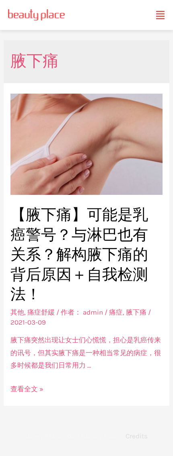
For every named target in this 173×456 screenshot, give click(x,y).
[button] (160, 15)
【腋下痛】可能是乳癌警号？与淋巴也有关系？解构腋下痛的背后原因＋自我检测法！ (79, 254)
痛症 (116, 312)
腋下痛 (136, 312)
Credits (137, 436)
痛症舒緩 (41, 312)
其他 (17, 312)
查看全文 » (26, 389)
